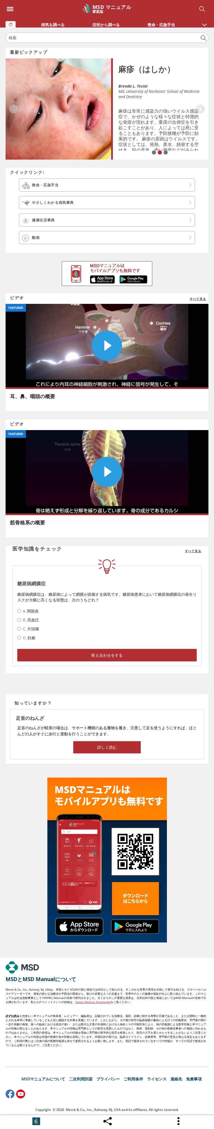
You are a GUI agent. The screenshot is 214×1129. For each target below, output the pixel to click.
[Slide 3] (166, 152)
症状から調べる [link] (106, 24)
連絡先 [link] (176, 1078)
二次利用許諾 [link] (81, 1078)
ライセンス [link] (157, 1078)
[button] (204, 22)
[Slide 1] (154, 152)
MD (121, 91)
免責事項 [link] (194, 1078)
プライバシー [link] (108, 1078)
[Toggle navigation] (10, 7)
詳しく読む (107, 747)
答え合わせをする (107, 655)
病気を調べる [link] (53, 24)
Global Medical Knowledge (93, 1002)
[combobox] (107, 38)
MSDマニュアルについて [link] (43, 1078)
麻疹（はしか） (146, 68)
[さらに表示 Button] (178, 1121)
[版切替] (36, 1121)
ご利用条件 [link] (133, 1078)
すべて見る (198, 299)
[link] (11, 24)
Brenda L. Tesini (132, 86)
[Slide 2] (160, 152)
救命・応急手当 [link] (161, 24)
